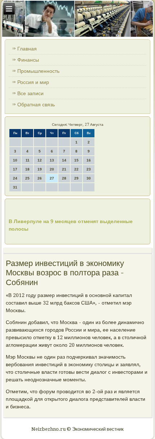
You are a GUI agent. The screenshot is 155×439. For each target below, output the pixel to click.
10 (15, 160)
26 (39, 178)
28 (64, 178)
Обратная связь (36, 104)
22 (76, 169)
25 (27, 178)
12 (39, 160)
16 (89, 160)
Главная (27, 49)
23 (89, 169)
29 (76, 178)
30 (89, 178)
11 (28, 160)
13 (52, 160)
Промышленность (38, 71)
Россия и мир (33, 82)
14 (64, 160)
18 (27, 169)
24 (15, 178)
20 (52, 169)
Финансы (28, 60)
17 (15, 169)
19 (39, 169)
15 (76, 160)
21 (64, 169)
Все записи (30, 93)
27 (52, 178)
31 (15, 187)
